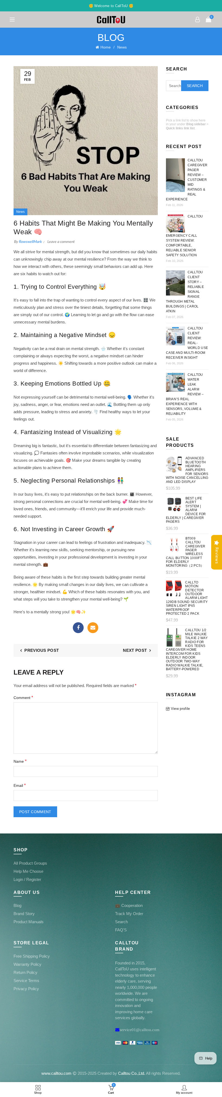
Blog (17, 905)
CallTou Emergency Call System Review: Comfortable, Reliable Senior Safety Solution (184, 235)
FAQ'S (121, 930)
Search (195, 86)
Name (20, 761)
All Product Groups (30, 863)
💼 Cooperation (129, 905)
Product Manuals (29, 921)
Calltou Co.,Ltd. (131, 1073)
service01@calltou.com (139, 1030)
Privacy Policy (26, 988)
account (198, 19)
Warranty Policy (27, 964)
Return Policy (25, 972)
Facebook (78, 627)
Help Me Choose (28, 871)
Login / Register (27, 879)
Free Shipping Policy (32, 956)
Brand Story (24, 913)
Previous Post (41, 650)
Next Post (135, 650)
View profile (180, 709)
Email (92, 627)
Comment (23, 697)
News (122, 47)
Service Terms (26, 980)
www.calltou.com (56, 1073)
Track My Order (129, 913)
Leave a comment (61, 242)
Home (105, 47)
